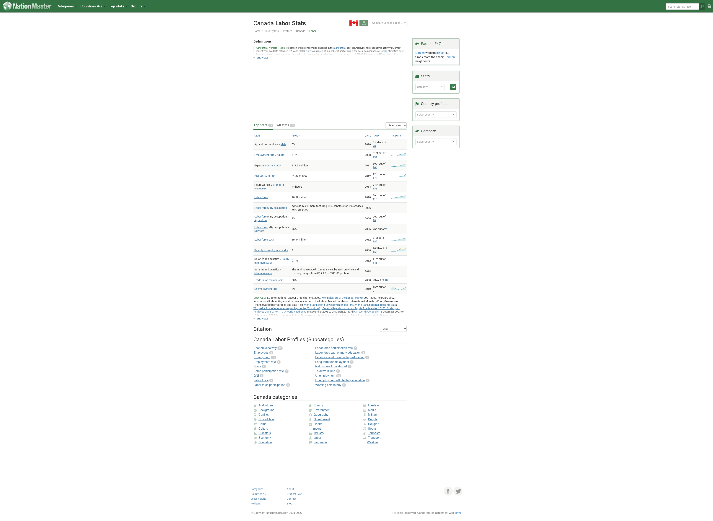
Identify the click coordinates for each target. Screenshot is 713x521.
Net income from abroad (331, 366)
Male (283, 144)
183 (375, 188)
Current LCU (273, 165)
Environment (322, 410)
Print (709, 8)
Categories (66, 6)
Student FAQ (294, 494)
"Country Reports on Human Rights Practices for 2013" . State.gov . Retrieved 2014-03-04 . (326, 310)
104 (375, 167)
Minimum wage (263, 273)
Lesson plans (258, 498)
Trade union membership (268, 280)
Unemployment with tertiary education (340, 380)
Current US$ (268, 176)
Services (259, 231)
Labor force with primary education (338, 352)
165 (375, 156)
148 (375, 262)
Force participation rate (269, 371)
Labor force (261, 197)
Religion (373, 424)
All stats (285, 125)
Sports (372, 428)
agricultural (340, 47)
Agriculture (260, 220)
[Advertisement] (330, 88)
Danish (420, 53)
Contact (291, 498)
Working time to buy (328, 385)
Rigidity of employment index (271, 250)
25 (386, 229)
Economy (264, 437)
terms (458, 512)
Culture (263, 428)
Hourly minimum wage (271, 260)
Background (266, 410)
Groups (137, 6)
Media (372, 410)
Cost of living (267, 419)
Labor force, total (264, 239)
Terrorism (374, 433)
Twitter (457, 491)
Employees (261, 352)
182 (375, 241)
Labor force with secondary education (339, 357)
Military (372, 414)
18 (386, 280)
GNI (256, 176)
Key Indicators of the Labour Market (342, 297)
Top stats (262, 125)
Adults (280, 155)
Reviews (255, 503)
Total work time (325, 371)
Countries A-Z (258, 494)
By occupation (278, 208)
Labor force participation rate (334, 348)
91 (374, 290)
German (450, 57)
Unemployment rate (265, 288)
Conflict (263, 414)
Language (320, 442)
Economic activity (265, 348)
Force (257, 366)
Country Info (271, 31)
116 (375, 199)
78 (374, 146)
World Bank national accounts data (375, 304)
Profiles (287, 31)
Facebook (448, 491)
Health (318, 424)
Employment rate (264, 155)
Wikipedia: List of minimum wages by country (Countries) (286, 308)
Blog (289, 503)
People (372, 419)
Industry (319, 433)
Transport (374, 437)
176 (375, 178)
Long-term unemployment (332, 362)
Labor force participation (269, 385)
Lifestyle (373, 405)
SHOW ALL (262, 57)
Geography (321, 414)
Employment (262, 357)
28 (374, 220)
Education (265, 442)
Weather (372, 442)
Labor (317, 437)
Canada (300, 31)
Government (322, 419)
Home (256, 31)
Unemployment (325, 375)
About (290, 489)
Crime (262, 424)
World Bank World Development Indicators (328, 304)
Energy (318, 405)
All (453, 86)
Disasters (264, 433)
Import (316, 428)
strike (440, 53)
